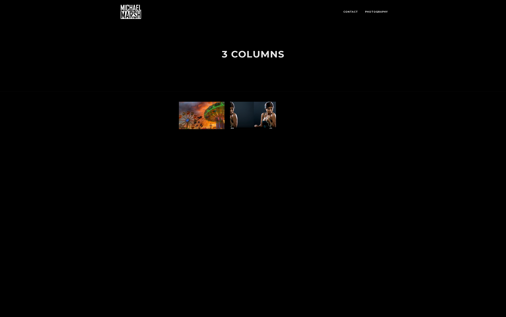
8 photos (199, 127)
